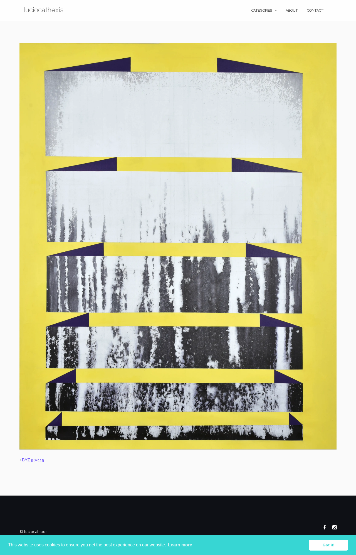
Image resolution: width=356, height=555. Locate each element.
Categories (261, 10)
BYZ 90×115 (33, 460)
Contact (315, 10)
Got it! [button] (329, 545)
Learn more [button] (180, 544)
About (292, 10)
